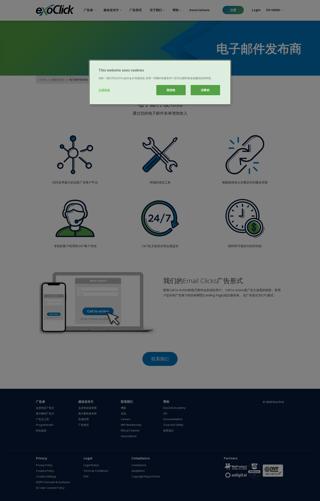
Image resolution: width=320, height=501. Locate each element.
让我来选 (104, 90)
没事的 (205, 90)
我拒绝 (171, 90)
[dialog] (160, 82)
